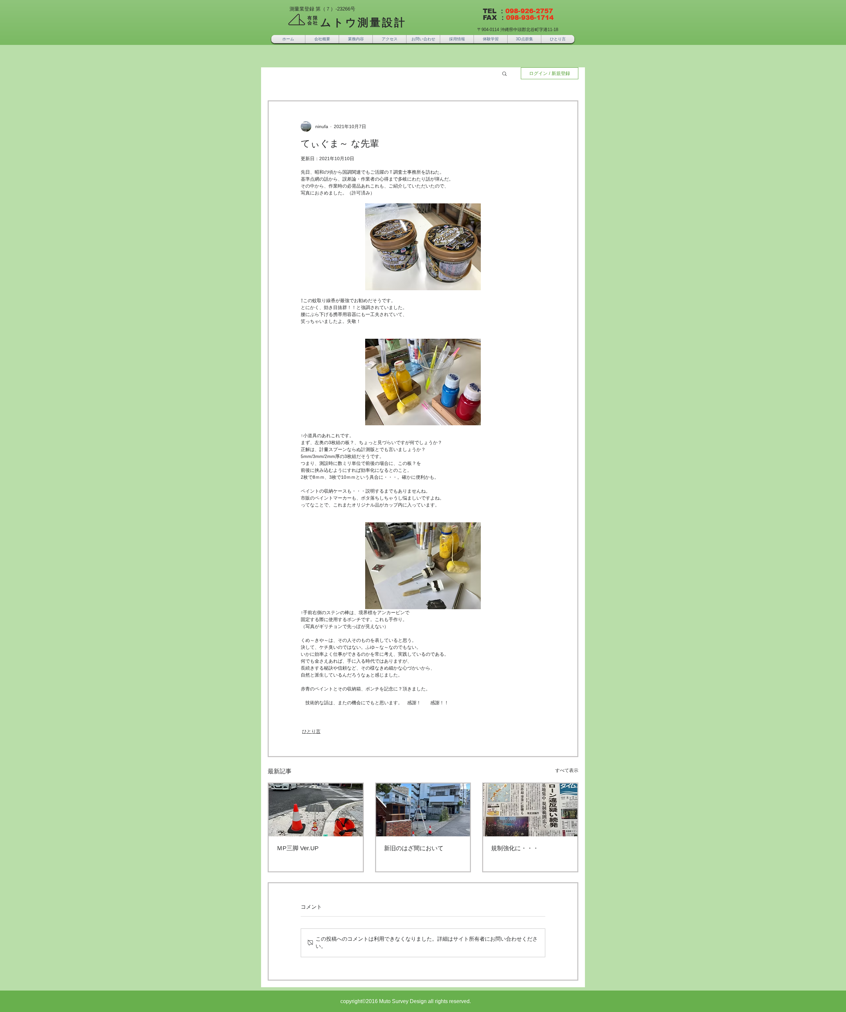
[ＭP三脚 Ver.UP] (316, 810)
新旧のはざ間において (413, 848)
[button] (504, 73)
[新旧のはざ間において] (423, 810)
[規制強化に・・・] (530, 810)
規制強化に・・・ (515, 848)
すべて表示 (566, 770)
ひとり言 (311, 731)
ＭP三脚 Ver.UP (298, 848)
